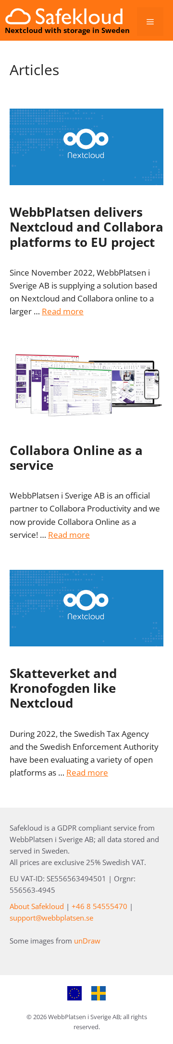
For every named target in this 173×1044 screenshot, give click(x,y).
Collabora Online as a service (76, 458)
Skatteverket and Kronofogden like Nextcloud (63, 688)
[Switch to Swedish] (98, 993)
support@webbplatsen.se (51, 917)
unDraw (87, 940)
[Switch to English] (74, 993)
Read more (63, 311)
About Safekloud (37, 906)
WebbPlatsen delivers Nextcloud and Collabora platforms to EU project (86, 226)
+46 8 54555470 (99, 906)
